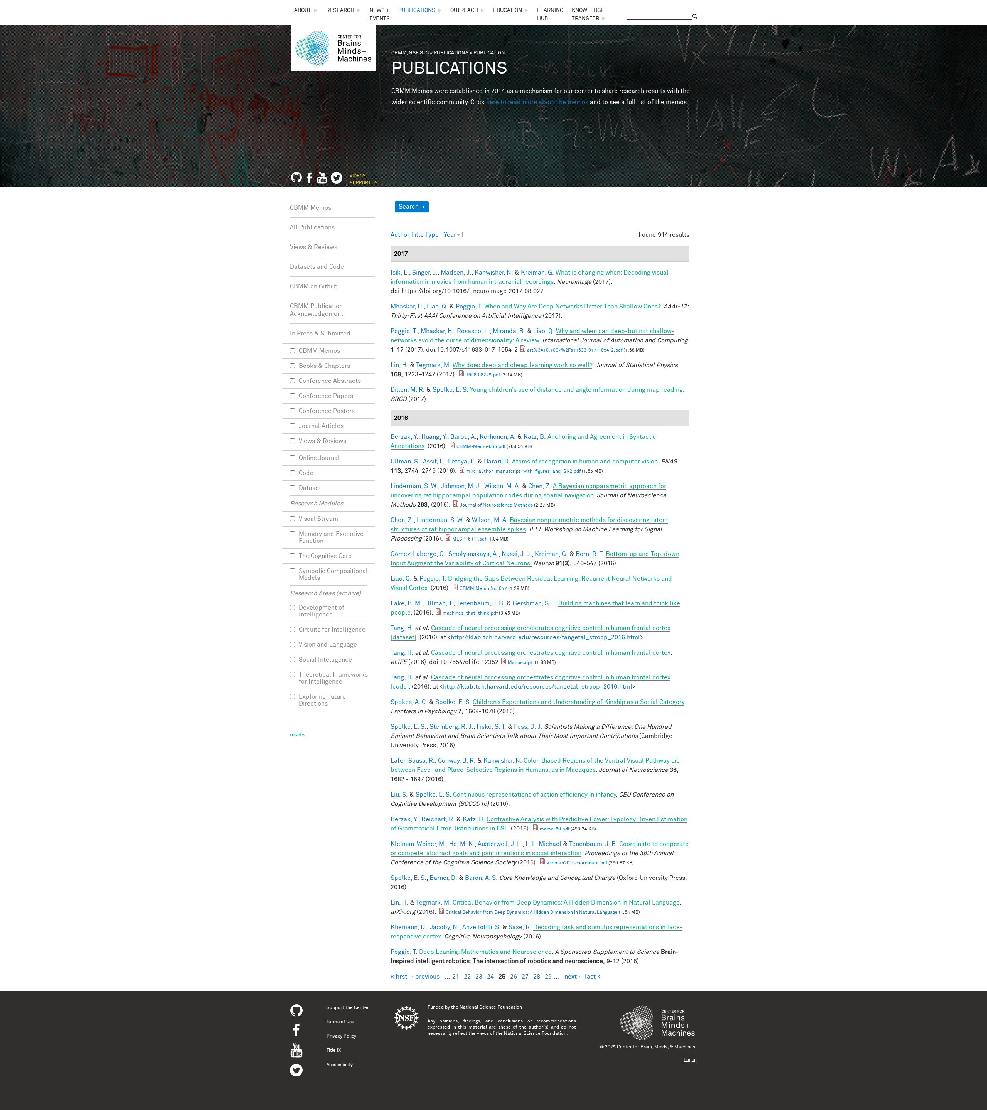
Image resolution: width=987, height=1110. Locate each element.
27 (525, 977)
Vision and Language (328, 645)
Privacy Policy (341, 1036)
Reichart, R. (438, 819)
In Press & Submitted (320, 333)
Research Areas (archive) (325, 593)
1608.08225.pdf (483, 375)
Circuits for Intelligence (332, 630)
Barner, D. (443, 878)
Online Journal (319, 458)
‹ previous (426, 977)
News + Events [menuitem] (379, 14)
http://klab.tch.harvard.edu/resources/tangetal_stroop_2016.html (545, 637)
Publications (416, 10)
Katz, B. (535, 437)
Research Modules (316, 503)
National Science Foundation (491, 1007)
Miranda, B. (509, 331)
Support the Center (348, 1008)
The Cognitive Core (325, 556)
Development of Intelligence (321, 611)
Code (306, 473)
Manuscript (521, 662)
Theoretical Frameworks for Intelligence (333, 678)
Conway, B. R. (457, 761)
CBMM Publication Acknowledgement (316, 310)
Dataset (310, 488)
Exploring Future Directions (322, 700)
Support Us (364, 183)
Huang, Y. (434, 437)
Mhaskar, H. (407, 306)
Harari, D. (497, 461)
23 (478, 977)
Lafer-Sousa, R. (413, 761)
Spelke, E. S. (450, 390)
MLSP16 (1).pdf (469, 539)
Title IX (334, 1050)
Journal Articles (321, 426)
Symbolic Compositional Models (333, 574)
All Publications (312, 227)
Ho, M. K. (462, 844)
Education (507, 10)
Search (409, 207)
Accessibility (340, 1065)
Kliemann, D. (409, 927)
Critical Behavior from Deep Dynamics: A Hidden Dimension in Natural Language (532, 912)
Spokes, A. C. (409, 702)
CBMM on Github (314, 286)
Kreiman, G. (537, 272)
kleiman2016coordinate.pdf (577, 863)
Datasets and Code (317, 267)
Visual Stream (318, 519)
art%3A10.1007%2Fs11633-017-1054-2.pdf (574, 350)
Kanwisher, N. (494, 272)
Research (340, 10)
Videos (358, 176)
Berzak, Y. (404, 437)
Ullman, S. (405, 461)
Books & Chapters (324, 366)
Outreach (464, 10)
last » (593, 977)
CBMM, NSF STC (410, 53)
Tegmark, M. (433, 365)
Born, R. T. (590, 554)
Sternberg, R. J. (451, 727)
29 (548, 977)
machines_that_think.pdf (470, 613)
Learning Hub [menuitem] (550, 14)
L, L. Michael (543, 844)
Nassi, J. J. (517, 554)
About (302, 10)
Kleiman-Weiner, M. (418, 844)
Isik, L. (400, 272)
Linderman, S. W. (414, 486)
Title (417, 235)
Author (400, 235)
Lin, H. (399, 365)
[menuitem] (306, 11)
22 (467, 977)
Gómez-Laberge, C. (418, 554)
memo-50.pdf (554, 829)
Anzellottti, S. (481, 927)
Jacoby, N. (444, 927)
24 (490, 977)
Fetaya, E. (462, 461)
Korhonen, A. (498, 437)
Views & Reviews (313, 247)
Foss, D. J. (528, 727)
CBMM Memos (310, 208)
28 (536, 977)
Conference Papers (326, 396)
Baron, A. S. (481, 878)
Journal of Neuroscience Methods (496, 505)
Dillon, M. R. (408, 390)
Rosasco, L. (473, 331)
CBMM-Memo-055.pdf (480, 447)
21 (455, 977)
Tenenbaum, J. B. (480, 603)
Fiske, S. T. (491, 727)
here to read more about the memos (537, 102)
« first (399, 977)
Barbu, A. (463, 437)
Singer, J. (425, 272)
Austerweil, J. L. (500, 844)
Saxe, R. (520, 927)
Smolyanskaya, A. (473, 554)
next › (572, 977)
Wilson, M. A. (502, 486)
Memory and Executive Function (331, 537)
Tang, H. (402, 628)
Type (432, 235)
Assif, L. (434, 461)
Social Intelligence (325, 660)
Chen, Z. (539, 486)
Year (450, 235)
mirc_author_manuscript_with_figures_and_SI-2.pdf (523, 471)
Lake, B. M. (406, 603)
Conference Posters (327, 411)
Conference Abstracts (330, 381)
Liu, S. (399, 795)
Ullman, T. (439, 603)
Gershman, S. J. (535, 603)
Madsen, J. (456, 272)
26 (513, 977)
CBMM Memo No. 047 (483, 588)
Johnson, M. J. (461, 486)
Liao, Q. (437, 306)
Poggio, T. (469, 306)
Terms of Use (340, 1022)
